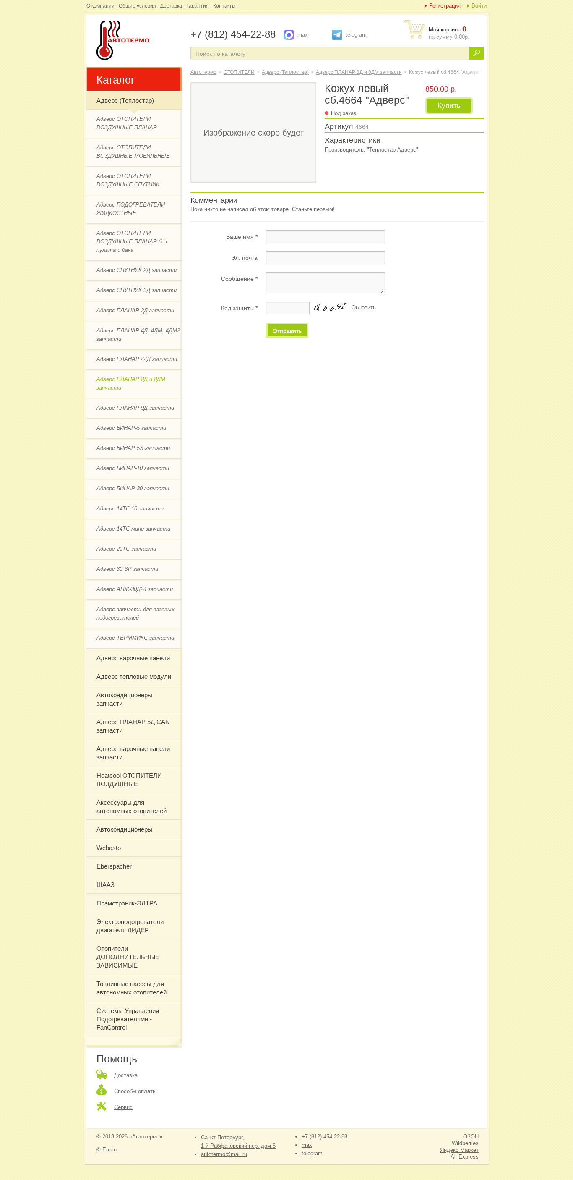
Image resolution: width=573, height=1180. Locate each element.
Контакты (224, 6)
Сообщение (239, 278)
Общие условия (137, 6)
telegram (356, 34)
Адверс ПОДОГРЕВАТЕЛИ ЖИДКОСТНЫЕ (130, 208)
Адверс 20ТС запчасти (126, 549)
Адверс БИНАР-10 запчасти (132, 468)
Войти (479, 6)
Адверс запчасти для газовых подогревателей (135, 613)
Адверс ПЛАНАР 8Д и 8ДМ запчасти (130, 383)
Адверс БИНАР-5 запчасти (131, 428)
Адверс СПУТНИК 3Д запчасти (136, 290)
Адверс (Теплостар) (125, 100)
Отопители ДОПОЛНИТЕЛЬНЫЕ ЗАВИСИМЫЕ (127, 957)
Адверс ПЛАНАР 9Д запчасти (135, 408)
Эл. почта (244, 257)
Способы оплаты (135, 1091)
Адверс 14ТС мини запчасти (133, 529)
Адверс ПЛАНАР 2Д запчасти (135, 310)
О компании (100, 6)
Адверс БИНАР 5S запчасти (133, 448)
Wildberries (465, 1143)
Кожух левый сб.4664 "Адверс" (138, 41)
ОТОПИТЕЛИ (239, 72)
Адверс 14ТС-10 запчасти (130, 508)
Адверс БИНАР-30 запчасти (132, 488)
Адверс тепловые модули (133, 676)
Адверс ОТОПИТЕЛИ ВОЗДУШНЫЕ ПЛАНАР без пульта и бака (131, 241)
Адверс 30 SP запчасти (127, 569)
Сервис (123, 1107)
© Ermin (106, 1149)
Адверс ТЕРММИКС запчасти (135, 638)
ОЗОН (471, 1136)
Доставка (171, 6)
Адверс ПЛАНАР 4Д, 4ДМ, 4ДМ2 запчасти (138, 334)
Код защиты (239, 308)
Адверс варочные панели (133, 658)
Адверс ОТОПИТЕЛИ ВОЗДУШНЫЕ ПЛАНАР (126, 123)
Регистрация (445, 6)
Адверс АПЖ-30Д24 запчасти (134, 589)
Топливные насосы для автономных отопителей (131, 988)
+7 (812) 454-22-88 (324, 1136)
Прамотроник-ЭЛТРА (126, 903)
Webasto (108, 847)
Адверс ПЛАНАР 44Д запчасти (136, 359)
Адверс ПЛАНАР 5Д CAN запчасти (133, 726)
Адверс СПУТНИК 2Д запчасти (136, 270)
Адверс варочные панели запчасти (133, 753)
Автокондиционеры (124, 829)
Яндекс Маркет (459, 1150)
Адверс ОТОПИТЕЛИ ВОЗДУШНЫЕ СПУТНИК (127, 180)
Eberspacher (114, 866)
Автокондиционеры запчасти (124, 699)
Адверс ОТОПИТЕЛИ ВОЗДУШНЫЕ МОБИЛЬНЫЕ (133, 151)
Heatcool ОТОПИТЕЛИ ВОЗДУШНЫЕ (129, 780)
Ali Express (465, 1157)
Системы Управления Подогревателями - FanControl (127, 1019)
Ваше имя (242, 236)
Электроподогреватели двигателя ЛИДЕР (130, 926)
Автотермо (203, 72)
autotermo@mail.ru (224, 1154)
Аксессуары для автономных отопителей (131, 806)
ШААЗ (105, 884)
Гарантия (197, 6)
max (302, 34)
